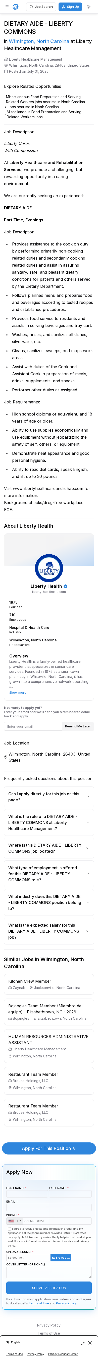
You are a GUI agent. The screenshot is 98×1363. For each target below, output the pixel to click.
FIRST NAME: (15, 1188)
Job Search (44, 7)
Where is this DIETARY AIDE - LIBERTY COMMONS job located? (44, 848)
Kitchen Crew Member (29, 981)
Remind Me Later (78, 726)
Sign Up (73, 7)
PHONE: (12, 1218)
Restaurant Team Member (33, 1074)
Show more (17, 692)
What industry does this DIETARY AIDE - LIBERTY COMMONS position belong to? (44, 902)
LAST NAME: (57, 1188)
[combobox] (15, 1221)
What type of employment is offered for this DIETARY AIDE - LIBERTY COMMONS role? (42, 873)
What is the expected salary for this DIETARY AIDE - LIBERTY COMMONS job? (43, 931)
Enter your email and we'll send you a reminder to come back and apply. (47, 712)
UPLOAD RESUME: (38, 1254)
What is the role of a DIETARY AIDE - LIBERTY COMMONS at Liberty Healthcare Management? (42, 822)
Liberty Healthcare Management (35, 59)
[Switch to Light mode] (88, 7)
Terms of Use (39, 1303)
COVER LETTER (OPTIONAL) (25, 1264)
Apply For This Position (46, 1148)
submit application (49, 1288)
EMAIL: (11, 1201)
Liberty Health (46, 586)
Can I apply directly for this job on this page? (43, 796)
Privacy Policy (66, 1303)
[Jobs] (16, 7)
